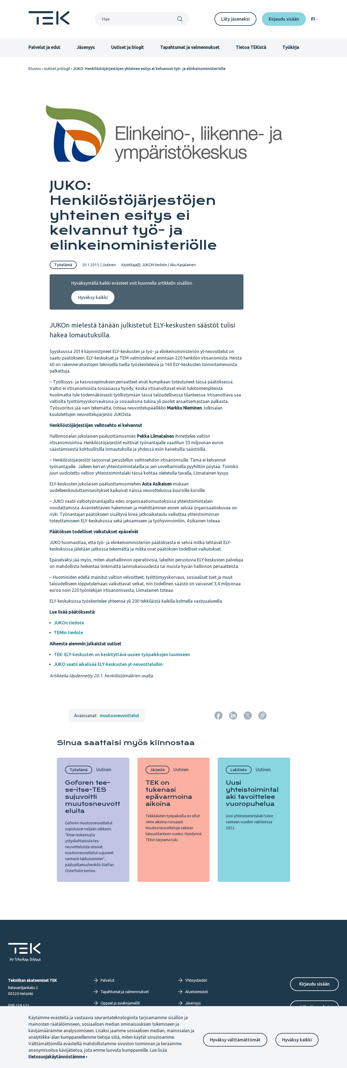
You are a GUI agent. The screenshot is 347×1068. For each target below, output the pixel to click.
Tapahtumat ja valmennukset (190, 47)
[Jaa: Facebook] (218, 715)
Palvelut (107, 980)
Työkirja (290, 47)
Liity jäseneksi (235, 19)
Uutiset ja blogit (127, 47)
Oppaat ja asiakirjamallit (120, 1003)
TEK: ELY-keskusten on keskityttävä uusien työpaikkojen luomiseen (122, 654)
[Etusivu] (49, 23)
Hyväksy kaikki (297, 1039)
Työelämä (63, 265)
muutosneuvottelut (119, 715)
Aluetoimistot (196, 992)
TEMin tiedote (68, 632)
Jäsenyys (86, 47)
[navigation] (315, 19)
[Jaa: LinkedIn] (233, 715)
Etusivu (34, 68)
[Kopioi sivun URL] (262, 715)
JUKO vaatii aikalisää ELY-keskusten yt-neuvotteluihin (108, 664)
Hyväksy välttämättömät (235, 1039)
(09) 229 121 (18, 1005)
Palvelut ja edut (44, 47)
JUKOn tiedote (69, 622)
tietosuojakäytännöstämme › (57, 1056)
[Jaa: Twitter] (248, 715)
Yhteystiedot (196, 980)
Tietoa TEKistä (251, 47)
